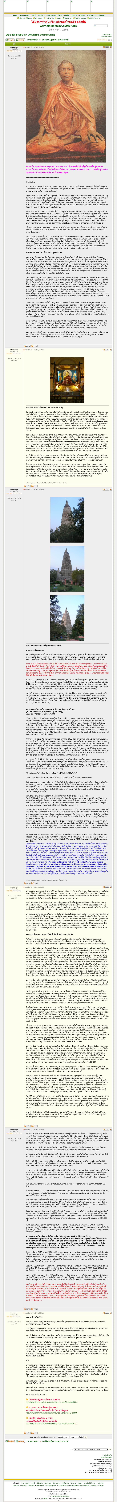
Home (15, 15)
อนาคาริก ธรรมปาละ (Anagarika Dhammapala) (30, 34)
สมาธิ (34, 15)
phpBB (45, 1498)
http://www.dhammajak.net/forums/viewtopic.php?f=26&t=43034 (51, 1402)
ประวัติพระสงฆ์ (84, 1485)
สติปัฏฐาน (41, 15)
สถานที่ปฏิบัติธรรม (89, 1483)
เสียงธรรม (32, 1485)
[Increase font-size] (108, 40)
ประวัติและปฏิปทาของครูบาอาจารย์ (55, 40)
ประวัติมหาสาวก (63, 1485)
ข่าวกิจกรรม (91, 15)
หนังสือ (66, 15)
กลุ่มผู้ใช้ (58, 18)
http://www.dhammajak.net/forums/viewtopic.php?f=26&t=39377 (51, 1424)
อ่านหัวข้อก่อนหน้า (106, 36)
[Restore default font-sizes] (111, 40)
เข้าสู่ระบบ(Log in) (94, 18)
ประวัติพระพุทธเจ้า (50, 1485)
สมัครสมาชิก (38, 18)
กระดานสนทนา (24, 15)
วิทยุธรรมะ (24, 1485)
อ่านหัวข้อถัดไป (107, 34)
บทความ (74, 15)
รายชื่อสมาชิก (49, 18)
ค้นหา (30, 18)
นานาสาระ (16, 1485)
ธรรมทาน (93, 1485)
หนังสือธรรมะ (65, 1483)
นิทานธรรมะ (56, 1483)
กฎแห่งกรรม (51, 15)
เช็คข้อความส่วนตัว (80, 18)
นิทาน (60, 15)
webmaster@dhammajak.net (60, 1496)
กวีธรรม (82, 15)
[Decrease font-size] (109, 40)
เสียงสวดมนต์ (40, 1485)
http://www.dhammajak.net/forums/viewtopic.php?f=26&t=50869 (51, 1413)
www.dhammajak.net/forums (58, 25)
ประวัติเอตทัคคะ (74, 1485)
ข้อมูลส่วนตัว (68, 18)
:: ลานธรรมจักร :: (33, 40)
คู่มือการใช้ (22, 18)
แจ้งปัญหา (101, 15)
